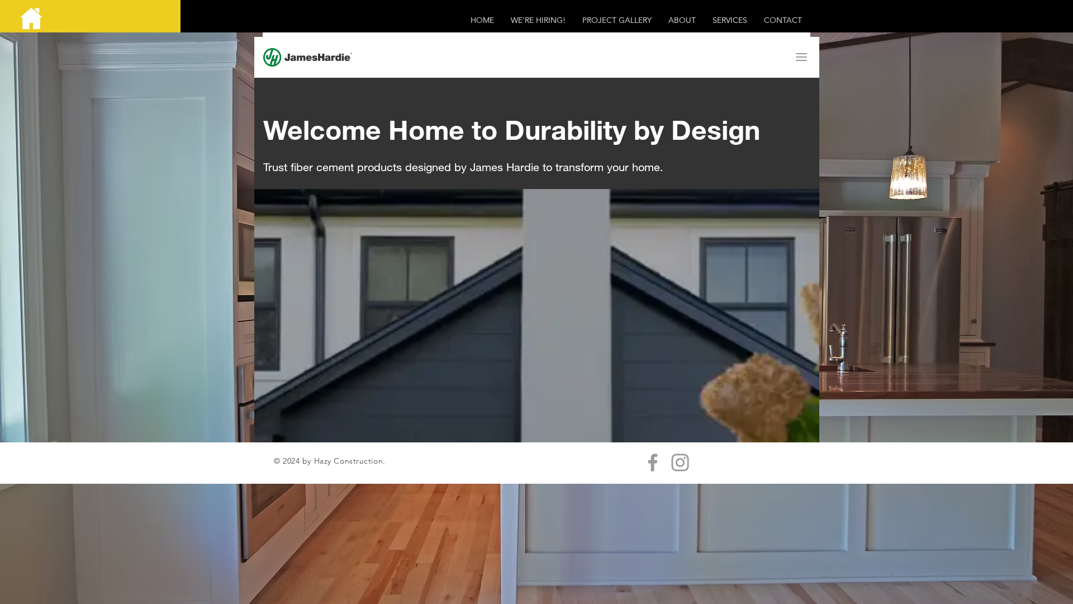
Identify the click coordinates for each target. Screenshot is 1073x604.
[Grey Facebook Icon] (652, 462)
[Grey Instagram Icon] (680, 462)
